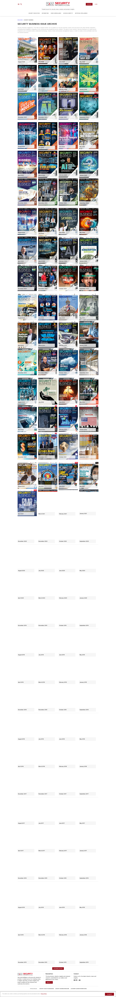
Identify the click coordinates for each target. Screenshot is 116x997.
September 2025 (84, 117)
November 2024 (43, 203)
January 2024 (83, 261)
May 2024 (82, 232)
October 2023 (63, 288)
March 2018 (42, 764)
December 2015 (22, 958)
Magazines (20, 19)
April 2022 (21, 429)
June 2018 (62, 737)
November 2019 (43, 624)
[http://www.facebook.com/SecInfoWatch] (74, 976)
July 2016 (41, 904)
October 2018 (62, 708)
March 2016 (42, 931)
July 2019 (41, 654)
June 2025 (62, 146)
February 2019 (63, 681)
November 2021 (43, 457)
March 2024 (42, 261)
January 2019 (83, 681)
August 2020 (21, 570)
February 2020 (63, 597)
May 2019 (82, 654)
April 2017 (20, 848)
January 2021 (83, 513)
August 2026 (21, 61)
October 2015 (62, 958)
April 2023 (21, 345)
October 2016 (62, 875)
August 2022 (21, 402)
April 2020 (21, 597)
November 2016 (43, 875)
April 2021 (20, 513)
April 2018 (20, 764)
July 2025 (41, 147)
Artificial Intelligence (81, 13)
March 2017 (42, 848)
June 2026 (62, 61)
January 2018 (83, 764)
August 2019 (21, 654)
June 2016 (62, 904)
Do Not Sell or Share (31, 989)
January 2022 (83, 429)
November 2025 (43, 117)
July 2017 (41, 821)
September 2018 (84, 708)
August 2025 (21, 146)
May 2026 (82, 61)
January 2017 (83, 848)
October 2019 (62, 624)
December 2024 (22, 203)
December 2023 (22, 288)
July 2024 (41, 233)
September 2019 (84, 624)
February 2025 (63, 175)
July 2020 (41, 570)
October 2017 (62, 792)
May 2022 (82, 402)
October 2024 (63, 203)
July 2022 (41, 402)
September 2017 (84, 792)
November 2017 (43, 792)
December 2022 (22, 373)
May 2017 (82, 821)
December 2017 (22, 792)
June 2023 (62, 318)
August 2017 (21, 821)
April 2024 (21, 261)
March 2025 (42, 175)
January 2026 (83, 89)
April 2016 (20, 931)
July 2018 (41, 737)
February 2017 (63, 848)
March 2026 (42, 89)
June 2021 (62, 486)
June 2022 (62, 402)
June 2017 (62, 821)
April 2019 (20, 681)
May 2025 (82, 146)
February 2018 (63, 764)
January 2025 (83, 175)
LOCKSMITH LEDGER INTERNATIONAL (79, 985)
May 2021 (82, 486)
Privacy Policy (39, 989)
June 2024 (62, 232)
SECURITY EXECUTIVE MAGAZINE (46, 985)
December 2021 (22, 457)
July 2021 (41, 486)
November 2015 (43, 958)
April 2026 (21, 89)
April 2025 (21, 175)
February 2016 (63, 931)
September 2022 (84, 373)
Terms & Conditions (47, 989)
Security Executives (34, 13)
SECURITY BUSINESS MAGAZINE (62, 985)
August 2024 (21, 232)
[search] (21, 4)
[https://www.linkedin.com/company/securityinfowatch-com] (76, 976)
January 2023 (83, 345)
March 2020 (42, 597)
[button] (19, 4)
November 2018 (43, 708)
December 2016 (22, 875)
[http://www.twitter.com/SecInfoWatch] (78, 976)
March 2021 (42, 513)
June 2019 (62, 654)
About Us (19, 989)
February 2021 (63, 513)
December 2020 (22, 541)
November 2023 (43, 288)
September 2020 (84, 541)
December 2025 (22, 117)
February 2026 (63, 89)
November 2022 (43, 373)
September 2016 (84, 875)
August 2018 (21, 737)
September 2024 (84, 203)
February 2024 (63, 261)
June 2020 (62, 570)
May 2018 (82, 737)
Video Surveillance (56, 13)
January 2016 (83, 931)
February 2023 (63, 345)
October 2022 (63, 373)
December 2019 (22, 624)
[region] (58, 994)
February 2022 (63, 429)
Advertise (24, 989)
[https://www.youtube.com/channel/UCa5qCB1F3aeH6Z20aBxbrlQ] (79, 976)
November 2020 (43, 541)
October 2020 (63, 541)
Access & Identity (68, 13)
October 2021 (62, 457)
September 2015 (84, 958)
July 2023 (41, 318)
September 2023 (84, 288)
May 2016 (82, 904)
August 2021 (21, 486)
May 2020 (82, 570)
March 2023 (42, 345)
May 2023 (82, 318)
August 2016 (21, 904)
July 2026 (41, 61)
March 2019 (42, 681)
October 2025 (63, 117)
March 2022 (42, 429)
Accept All (109, 994)
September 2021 (84, 457)
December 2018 (22, 708)
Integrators (45, 13)
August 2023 (21, 318)
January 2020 (83, 597)
